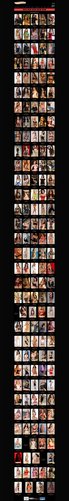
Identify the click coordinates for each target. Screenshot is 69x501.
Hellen (26, 274)
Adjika (43, 142)
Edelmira (51, 69)
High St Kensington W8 (27, 465)
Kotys (51, 186)
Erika (26, 215)
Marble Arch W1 (18, 304)
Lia (42, 113)
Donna (34, 347)
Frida (40, 493)
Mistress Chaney (26, 157)
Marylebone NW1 (26, 216)
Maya (29, 493)
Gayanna (18, 464)
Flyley (23, 318)
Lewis (43, 69)
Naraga (51, 40)
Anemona (51, 142)
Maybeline (34, 274)
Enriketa (26, 84)
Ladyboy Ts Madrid (43, 84)
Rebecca (18, 420)
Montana (26, 347)
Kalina (18, 113)
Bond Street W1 (26, 41)
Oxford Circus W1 (18, 275)
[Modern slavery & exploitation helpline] (36, 498)
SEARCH (32, 7)
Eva (50, 84)
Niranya (51, 113)
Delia (51, 391)
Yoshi (26, 200)
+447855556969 (53, 4)
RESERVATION (37, 7)
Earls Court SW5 (26, 26)
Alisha (51, 464)
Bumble (18, 289)
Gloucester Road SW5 (51, 26)
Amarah (34, 420)
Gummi (18, 69)
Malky (26, 69)
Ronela (27, 464)
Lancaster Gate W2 (43, 459)
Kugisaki (34, 40)
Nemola (34, 215)
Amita (26, 435)
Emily (26, 40)
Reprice (34, 289)
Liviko (34, 69)
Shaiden (43, 435)
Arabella (18, 215)
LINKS (48, 7)
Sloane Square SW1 (51, 275)
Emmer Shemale (42, 289)
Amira (18, 259)
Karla (51, 420)
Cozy (34, 113)
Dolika (34, 259)
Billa (34, 142)
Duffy (42, 318)
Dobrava (26, 186)
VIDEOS (22, 7)
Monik (18, 391)
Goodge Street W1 (51, 70)
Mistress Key (34, 391)
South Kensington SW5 (26, 392)
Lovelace (32, 318)
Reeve (18, 40)
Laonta (34, 230)
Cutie (18, 347)
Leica (51, 289)
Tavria (34, 186)
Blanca (51, 274)
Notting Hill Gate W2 (18, 450)
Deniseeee (25, 444)
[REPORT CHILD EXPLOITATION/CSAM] (42, 498)
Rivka (18, 157)
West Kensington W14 (26, 114)
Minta (34, 84)
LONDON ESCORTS (17, 7)
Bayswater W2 (18, 392)
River (42, 391)
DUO (29, 7)
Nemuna (18, 84)
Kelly (26, 420)
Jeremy (34, 157)
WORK (42, 7)
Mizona (26, 391)
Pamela (51, 259)
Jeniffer (51, 435)
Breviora (51, 493)
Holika (43, 259)
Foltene (26, 230)
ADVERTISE (52, 7)
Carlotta (42, 347)
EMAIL (45, 7)
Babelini (43, 40)
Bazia (51, 318)
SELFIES (26, 7)
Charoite (42, 230)
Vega (42, 157)
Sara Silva (42, 186)
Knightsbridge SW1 (26, 70)
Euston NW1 (18, 26)
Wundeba (42, 215)
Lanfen (18, 274)
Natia (18, 230)
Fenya (26, 289)
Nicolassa (26, 113)
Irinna (18, 142)
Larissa (43, 274)
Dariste (51, 230)
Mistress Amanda (18, 493)
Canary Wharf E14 (51, 41)
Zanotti (26, 142)
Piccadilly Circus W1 (18, 70)
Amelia (36, 464)
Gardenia (18, 186)
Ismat (51, 215)
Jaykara (51, 157)
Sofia (34, 435)
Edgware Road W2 (18, 143)
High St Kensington (42, 304)
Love (42, 420)
